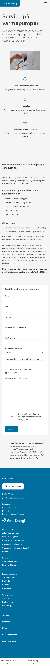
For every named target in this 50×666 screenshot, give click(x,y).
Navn (7, 296)
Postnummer (11, 338)
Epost (8, 306)
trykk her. (38, 239)
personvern (36, 417)
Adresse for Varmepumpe (16, 327)
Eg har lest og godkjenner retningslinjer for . (30, 417)
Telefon (8, 317)
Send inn (11, 429)
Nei (15, 372)
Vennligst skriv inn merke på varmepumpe (22, 359)
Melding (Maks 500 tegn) (16, 378)
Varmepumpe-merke (14, 348)
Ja (8, 372)
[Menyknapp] (46, 3)
